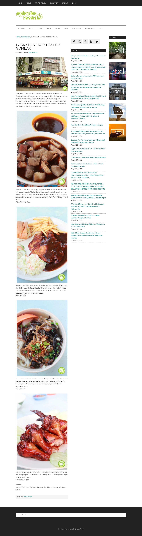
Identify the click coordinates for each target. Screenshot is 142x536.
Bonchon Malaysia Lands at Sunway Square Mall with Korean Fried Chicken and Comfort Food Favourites (88, 87)
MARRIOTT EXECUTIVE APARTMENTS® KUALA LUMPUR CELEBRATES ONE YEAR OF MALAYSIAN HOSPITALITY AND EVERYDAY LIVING (88, 67)
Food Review (25, 37)
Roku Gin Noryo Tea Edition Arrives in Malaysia (87, 125)
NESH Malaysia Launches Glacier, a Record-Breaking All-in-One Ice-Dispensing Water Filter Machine (86, 235)
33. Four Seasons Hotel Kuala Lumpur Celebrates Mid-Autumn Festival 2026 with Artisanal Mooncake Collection (87, 116)
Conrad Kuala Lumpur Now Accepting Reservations (88, 158)
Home (18, 37)
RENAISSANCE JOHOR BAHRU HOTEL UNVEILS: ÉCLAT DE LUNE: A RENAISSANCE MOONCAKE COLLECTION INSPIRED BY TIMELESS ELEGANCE (88, 186)
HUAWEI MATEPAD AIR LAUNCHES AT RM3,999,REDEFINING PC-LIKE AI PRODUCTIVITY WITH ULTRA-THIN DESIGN (88, 175)
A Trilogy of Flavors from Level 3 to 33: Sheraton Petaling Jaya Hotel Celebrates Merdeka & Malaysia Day (87, 206)
